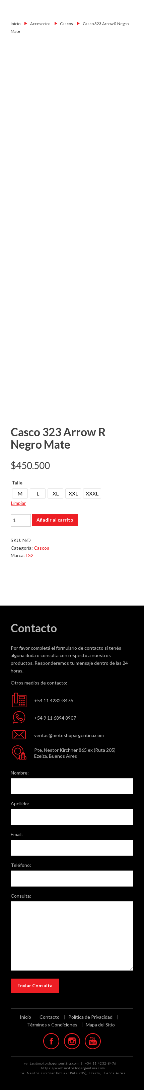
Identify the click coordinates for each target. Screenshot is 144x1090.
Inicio (15, 23)
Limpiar (18, 503)
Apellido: (20, 803)
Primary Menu (135, 7)
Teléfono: (21, 865)
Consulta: (21, 896)
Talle (17, 482)
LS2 (29, 555)
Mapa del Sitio (100, 1024)
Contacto (50, 1017)
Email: (17, 834)
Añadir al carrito (55, 520)
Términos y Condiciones (52, 1024)
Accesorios (40, 23)
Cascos (66, 23)
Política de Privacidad (90, 1017)
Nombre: (20, 773)
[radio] (19, 493)
